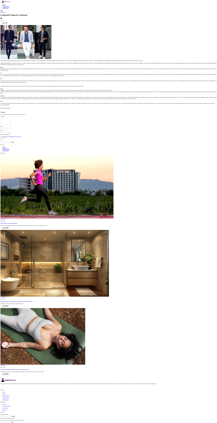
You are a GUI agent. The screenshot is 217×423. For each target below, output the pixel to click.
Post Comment (3, 137)
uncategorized (2, 12)
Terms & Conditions (10, 136)
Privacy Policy (18, 136)
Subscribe (13, 416)
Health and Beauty (6, 7)
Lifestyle (4, 5)
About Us (4, 404)
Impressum (5, 410)
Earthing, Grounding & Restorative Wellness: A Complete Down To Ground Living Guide (14, 369)
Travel (4, 4)
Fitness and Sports (6, 6)
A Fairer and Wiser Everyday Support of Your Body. (8, 223)
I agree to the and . (11, 136)
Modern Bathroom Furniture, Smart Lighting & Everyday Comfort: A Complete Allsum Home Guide (16, 301)
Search (13, 142)
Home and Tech (5, 8)
